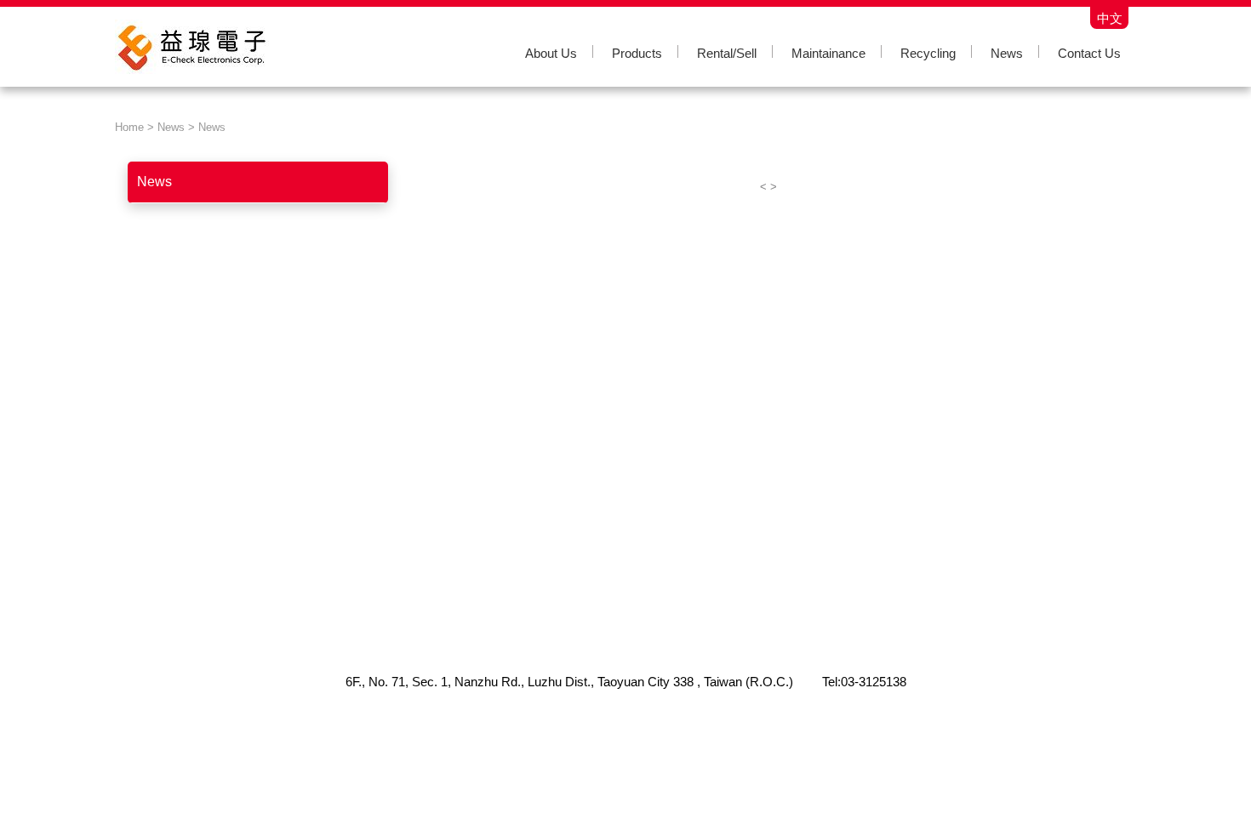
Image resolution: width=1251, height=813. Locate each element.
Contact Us (1089, 53)
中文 (1109, 17)
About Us (551, 53)
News (1007, 53)
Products (637, 53)
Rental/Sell (727, 53)
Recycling (928, 53)
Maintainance (828, 53)
